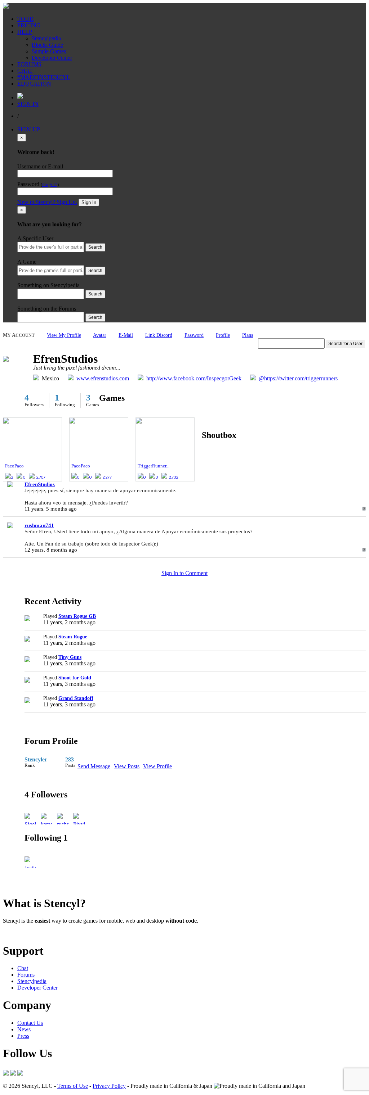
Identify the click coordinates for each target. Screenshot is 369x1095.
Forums (26, 975)
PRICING (29, 25)
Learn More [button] (16, 933)
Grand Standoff (75, 698)
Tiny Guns (69, 657)
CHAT (25, 71)
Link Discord (158, 335)
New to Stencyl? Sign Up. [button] (47, 202)
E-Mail (126, 335)
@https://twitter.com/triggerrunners (298, 378)
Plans (247, 335)
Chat (22, 968)
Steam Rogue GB (77, 616)
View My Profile (64, 335)
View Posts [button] (126, 766)
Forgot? (49, 184)
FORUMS (29, 64)
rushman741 (39, 525)
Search (95, 247)
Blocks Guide (47, 45)
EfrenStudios (40, 484)
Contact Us (30, 1023)
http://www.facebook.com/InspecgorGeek (193, 378)
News (24, 1029)
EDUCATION (34, 84)
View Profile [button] (157, 766)
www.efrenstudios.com (102, 378)
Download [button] (43, 933)
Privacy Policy (109, 1086)
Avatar (99, 335)
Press (23, 1036)
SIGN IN (28, 104)
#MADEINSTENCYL (43, 77)
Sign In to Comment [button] (184, 573)
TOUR (25, 19)
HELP (24, 32)
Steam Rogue (72, 636)
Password (194, 335)
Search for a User (345, 343)
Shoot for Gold (74, 677)
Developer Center (52, 58)
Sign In (88, 202)
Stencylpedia (46, 38)
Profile (223, 335)
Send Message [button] (93, 766)
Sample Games (49, 51)
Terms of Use (72, 1086)
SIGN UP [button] (28, 129)
